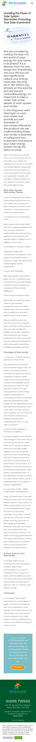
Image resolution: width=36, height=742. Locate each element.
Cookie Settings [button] (8, 738)
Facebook (18, 667)
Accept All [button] (18, 738)
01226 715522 (18, 701)
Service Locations (18, 720)
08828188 (18, 716)
